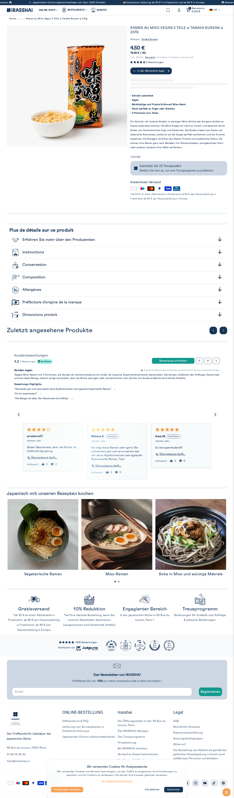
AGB (176, 721)
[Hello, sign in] (179, 10)
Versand (150, 57)
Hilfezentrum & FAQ (75, 721)
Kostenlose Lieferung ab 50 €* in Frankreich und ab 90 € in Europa (138, 2)
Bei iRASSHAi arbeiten (132, 748)
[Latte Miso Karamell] (190, 534)
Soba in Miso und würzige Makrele (117, 574)
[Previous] (20, 415)
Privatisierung (127, 742)
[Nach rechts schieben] (223, 330)
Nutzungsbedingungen (188, 738)
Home (12, 18)
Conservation (34, 265)
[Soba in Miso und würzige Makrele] (116, 534)
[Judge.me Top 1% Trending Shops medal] (169, 645)
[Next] (214, 415)
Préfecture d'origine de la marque (51, 302)
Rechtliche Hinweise (186, 727)
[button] (48, 10)
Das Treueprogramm (131, 736)
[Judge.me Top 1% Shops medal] (154, 645)
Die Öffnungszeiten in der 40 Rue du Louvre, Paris (142, 723)
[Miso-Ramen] (42, 534)
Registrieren (210, 691)
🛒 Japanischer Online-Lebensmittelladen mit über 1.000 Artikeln (40, 2)
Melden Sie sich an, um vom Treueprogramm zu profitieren (176, 170)
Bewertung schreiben (173, 360)
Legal (178, 712)
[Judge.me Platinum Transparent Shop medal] (140, 645)
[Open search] (199, 361)
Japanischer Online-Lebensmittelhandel (88, 736)
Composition (33, 277)
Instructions (32, 252)
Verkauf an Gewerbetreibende (138, 754)
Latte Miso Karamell (190, 574)
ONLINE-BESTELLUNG (82, 712)
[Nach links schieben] (213, 330)
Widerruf (179, 744)
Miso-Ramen (43, 574)
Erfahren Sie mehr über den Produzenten (58, 240)
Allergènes (31, 290)
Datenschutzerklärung (188, 732)
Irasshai (125, 712)
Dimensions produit (39, 315)
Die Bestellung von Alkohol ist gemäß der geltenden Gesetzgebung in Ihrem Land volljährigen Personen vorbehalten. (200, 754)
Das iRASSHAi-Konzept (133, 731)
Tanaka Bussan (149, 39)
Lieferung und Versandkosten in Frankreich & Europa (83, 729)
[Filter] (208, 361)
